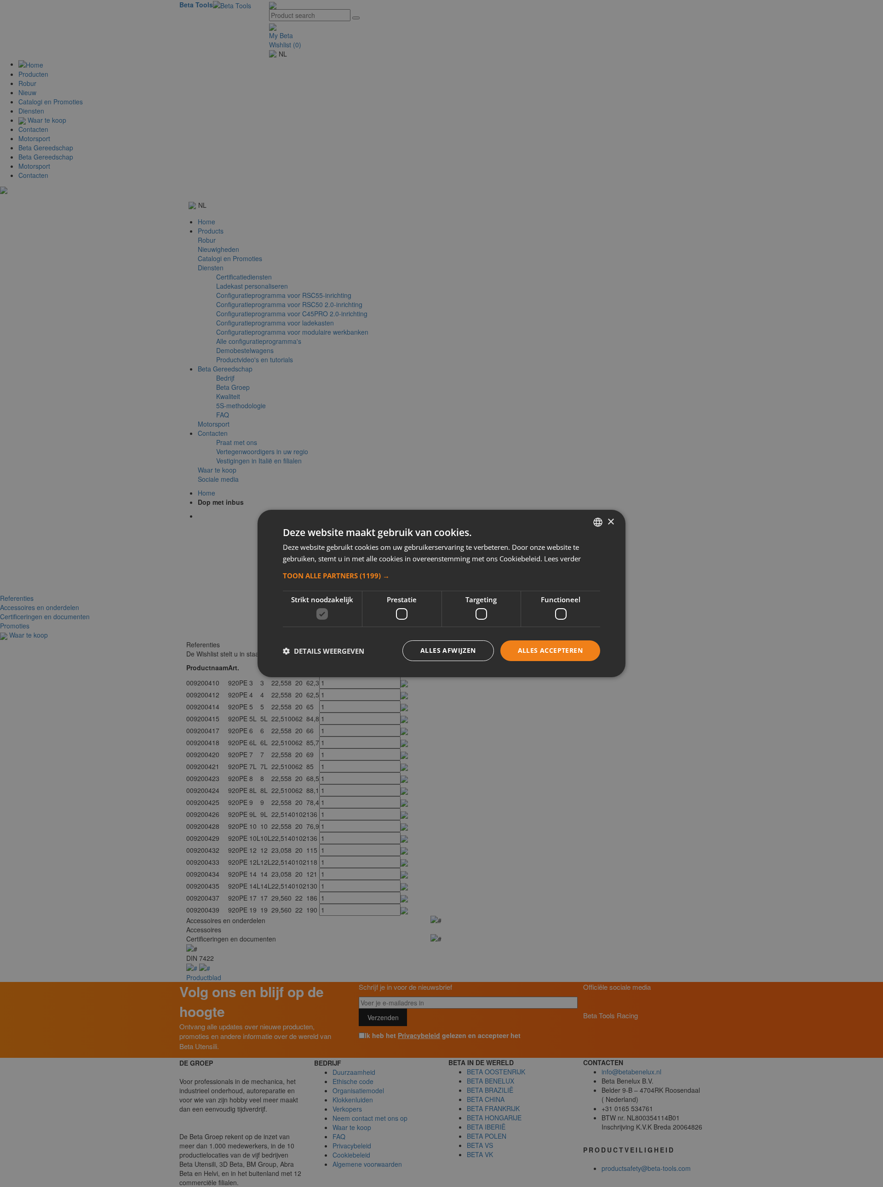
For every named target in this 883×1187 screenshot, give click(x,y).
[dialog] (441, 593)
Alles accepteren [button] (550, 650)
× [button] (610, 521)
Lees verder (562, 558)
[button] (441, 575)
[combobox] (597, 522)
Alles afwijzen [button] (448, 650)
